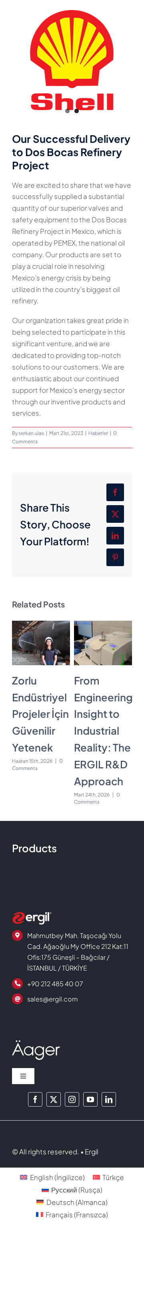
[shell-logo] (72, 60)
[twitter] (53, 1099)
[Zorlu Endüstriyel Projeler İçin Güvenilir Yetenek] (41, 625)
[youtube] (90, 1099)
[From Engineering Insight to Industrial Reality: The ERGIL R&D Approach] (103, 625)
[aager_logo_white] (36, 1043)
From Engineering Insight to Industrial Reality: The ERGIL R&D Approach (103, 731)
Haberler (98, 433)
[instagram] (72, 1099)
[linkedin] (109, 1099)
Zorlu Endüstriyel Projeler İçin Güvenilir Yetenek (40, 714)
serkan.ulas (31, 433)
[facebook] (35, 1099)
